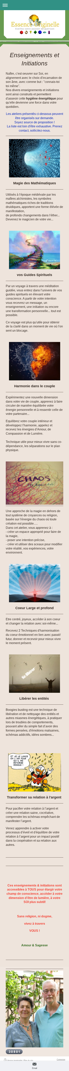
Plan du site (28, 1060)
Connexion (61, 1059)
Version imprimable (14, 1060)
